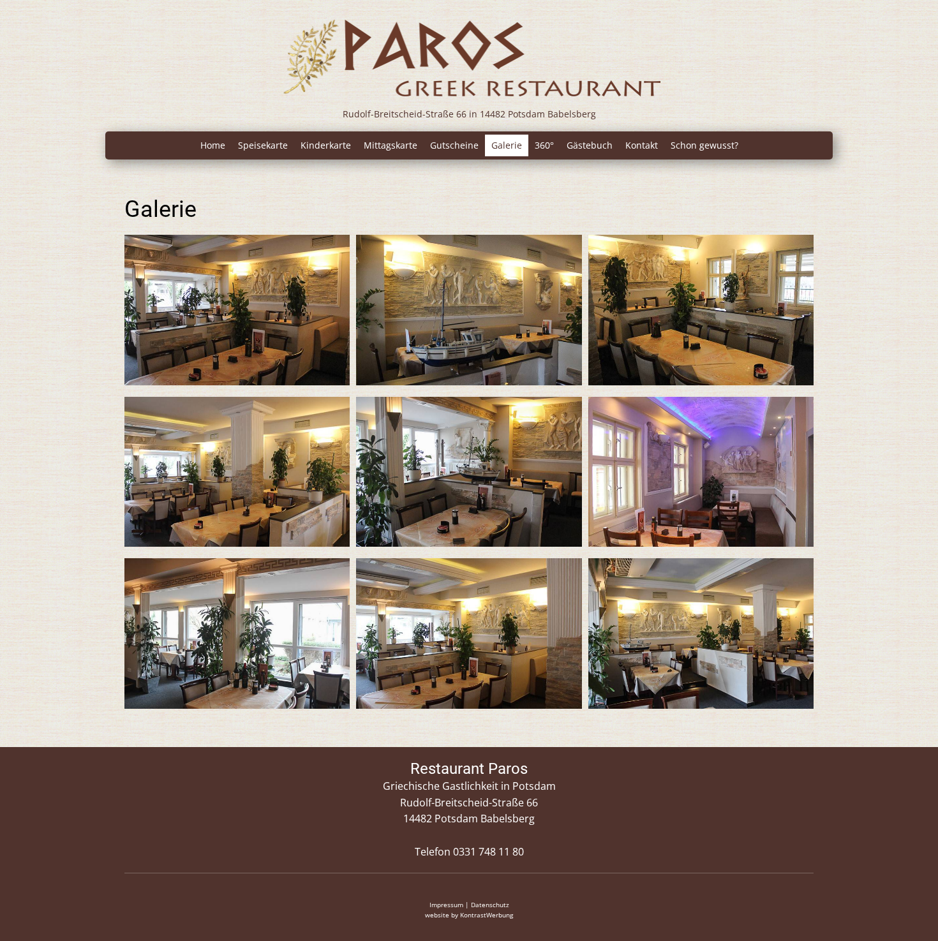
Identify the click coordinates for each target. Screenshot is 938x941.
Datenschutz (490, 904)
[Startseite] (469, 57)
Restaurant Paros (469, 769)
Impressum (446, 904)
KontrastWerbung (486, 914)
